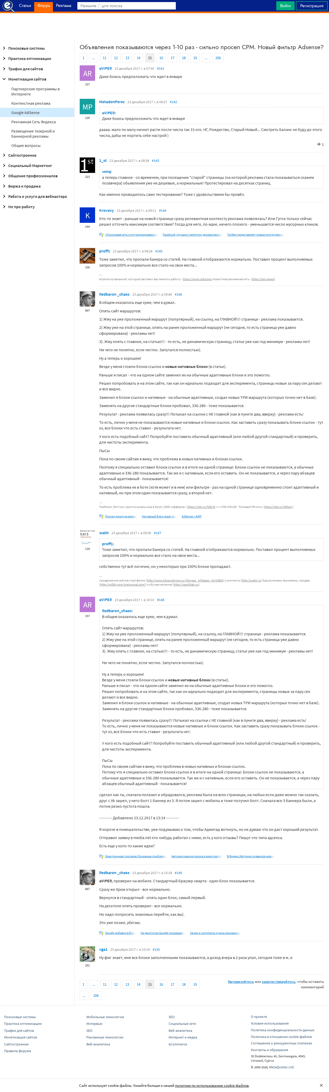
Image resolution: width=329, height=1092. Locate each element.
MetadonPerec (112, 101)
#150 (156, 949)
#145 (158, 251)
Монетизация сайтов (27, 79)
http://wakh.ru (251, 580)
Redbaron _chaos (114, 294)
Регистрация (311, 6)
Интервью (94, 1023)
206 (218, 57)
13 (127, 57)
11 (104, 57)
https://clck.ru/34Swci (278, 507)
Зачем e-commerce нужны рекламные (215, 933)
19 (195, 57)
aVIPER (105, 68)
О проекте (259, 1016)
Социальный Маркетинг (30, 165)
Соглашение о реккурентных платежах (281, 1043)
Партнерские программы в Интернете (35, 91)
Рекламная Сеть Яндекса (33, 121)
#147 (157, 533)
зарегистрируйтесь (278, 981)
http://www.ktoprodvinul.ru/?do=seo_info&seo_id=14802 (185, 580)
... (93, 57)
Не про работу (21, 206)
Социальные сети (182, 1023)
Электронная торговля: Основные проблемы (136, 856)
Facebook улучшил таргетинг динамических (192, 234)
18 (184, 57)
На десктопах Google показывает (163, 933)
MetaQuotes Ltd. (281, 1067)
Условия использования (270, 1023)
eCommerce (178, 1044)
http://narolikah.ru (186, 584)
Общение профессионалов (33, 175)
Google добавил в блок (120, 933)
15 (150, 57)
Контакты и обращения (269, 1049)
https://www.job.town (197, 279)
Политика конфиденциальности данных (282, 1030)
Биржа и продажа (24, 186)
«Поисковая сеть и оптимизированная (131, 234)
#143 (155, 160)
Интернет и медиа (183, 1037)
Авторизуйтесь (241, 981)
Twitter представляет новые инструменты (255, 234)
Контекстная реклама (30, 103)
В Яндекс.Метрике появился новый (251, 856)
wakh (104, 532)
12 (116, 57)
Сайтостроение (22, 155)
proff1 (104, 250)
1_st (103, 160)
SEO (89, 1030)
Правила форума (17, 1051)
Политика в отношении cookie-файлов (281, 1036)
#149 (178, 872)
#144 (162, 210)
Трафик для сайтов (25, 68)
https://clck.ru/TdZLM (201, 507)
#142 (173, 102)
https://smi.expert (263, 279)
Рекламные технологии (104, 1037)
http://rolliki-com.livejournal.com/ (122, 584)
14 (138, 57)
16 (161, 57)
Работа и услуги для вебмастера (37, 196)
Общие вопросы (26, 145)
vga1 (103, 949)
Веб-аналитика (98, 1044)
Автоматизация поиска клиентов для (196, 856)
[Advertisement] (164, 26)
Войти (285, 6)
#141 (160, 68)
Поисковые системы (26, 48)
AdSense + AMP (192, 516)
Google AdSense (25, 112)
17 (172, 57)
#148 (160, 599)
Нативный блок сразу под (159, 516)
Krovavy (106, 210)
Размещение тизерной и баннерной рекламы (33, 133)
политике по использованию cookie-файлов (212, 1085)
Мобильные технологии (105, 1017)
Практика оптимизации (29, 58)
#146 (178, 294)
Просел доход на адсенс (121, 516)
